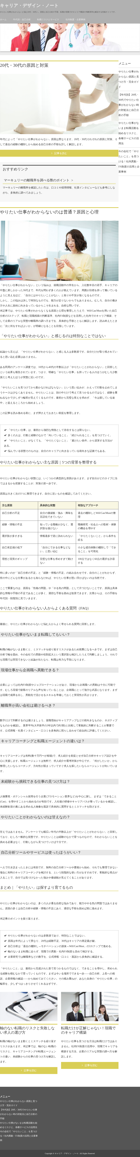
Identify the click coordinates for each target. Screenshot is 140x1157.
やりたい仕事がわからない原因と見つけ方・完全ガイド (128, 79)
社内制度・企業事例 (75, 19)
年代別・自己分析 (22, 19)
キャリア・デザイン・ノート (29, 5)
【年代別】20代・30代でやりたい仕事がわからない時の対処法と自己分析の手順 (128, 105)
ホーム (3, 19)
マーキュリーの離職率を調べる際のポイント (36, 180)
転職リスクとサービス (48, 19)
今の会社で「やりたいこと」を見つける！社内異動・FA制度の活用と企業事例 (128, 161)
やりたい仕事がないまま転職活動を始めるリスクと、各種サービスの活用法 (128, 133)
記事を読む (60, 153)
